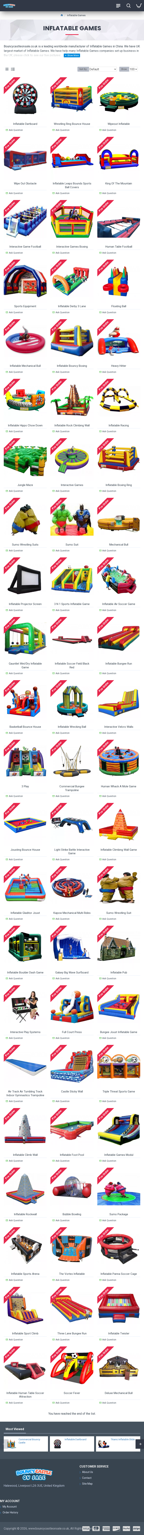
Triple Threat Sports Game (119, 1091)
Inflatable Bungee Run (118, 663)
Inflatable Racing (119, 425)
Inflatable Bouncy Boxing (72, 366)
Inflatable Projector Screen (25, 604)
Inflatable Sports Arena (25, 1274)
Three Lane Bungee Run (72, 1333)
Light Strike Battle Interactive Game (72, 851)
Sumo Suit (72, 544)
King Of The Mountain (118, 183)
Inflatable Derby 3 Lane (72, 306)
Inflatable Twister (118, 1333)
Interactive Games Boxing (72, 246)
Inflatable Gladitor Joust (25, 913)
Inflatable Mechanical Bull (25, 366)
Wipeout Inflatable (119, 124)
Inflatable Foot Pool (72, 1155)
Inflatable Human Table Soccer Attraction (25, 1395)
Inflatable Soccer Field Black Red (72, 665)
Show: (124, 69)
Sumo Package (119, 1214)
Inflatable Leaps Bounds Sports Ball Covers (72, 185)
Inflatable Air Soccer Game (118, 604)
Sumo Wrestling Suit (118, 913)
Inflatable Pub (118, 972)
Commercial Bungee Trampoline (71, 788)
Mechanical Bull (118, 544)
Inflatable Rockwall (25, 1214)
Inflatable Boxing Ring (119, 485)
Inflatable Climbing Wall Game (118, 849)
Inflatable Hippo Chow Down (25, 425)
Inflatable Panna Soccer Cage (118, 1274)
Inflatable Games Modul (118, 1155)
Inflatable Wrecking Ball (72, 726)
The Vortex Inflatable (72, 1274)
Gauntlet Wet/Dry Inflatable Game (25, 665)
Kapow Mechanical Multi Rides (72, 913)
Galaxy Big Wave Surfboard (71, 972)
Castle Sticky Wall (72, 1091)
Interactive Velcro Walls (118, 726)
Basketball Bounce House (25, 726)
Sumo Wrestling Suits (25, 544)
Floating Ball (118, 306)
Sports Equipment (25, 306)
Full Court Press (72, 1032)
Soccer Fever (72, 1393)
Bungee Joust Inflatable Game (118, 1032)
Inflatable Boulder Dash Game (25, 972)
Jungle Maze (25, 485)
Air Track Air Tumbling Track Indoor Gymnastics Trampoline (25, 1093)
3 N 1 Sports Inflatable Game (72, 604)
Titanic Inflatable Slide (123, 1439)
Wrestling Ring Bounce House (72, 124)
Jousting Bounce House (25, 849)
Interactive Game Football (25, 246)
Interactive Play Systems (25, 1032)
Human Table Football (118, 246)
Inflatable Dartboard (25, 124)
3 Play (25, 786)
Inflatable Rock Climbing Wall (72, 425)
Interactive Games (72, 485)
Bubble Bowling (72, 1214)
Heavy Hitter (118, 366)
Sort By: (83, 69)
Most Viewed (15, 1429)
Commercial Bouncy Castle (29, 1441)
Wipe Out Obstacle (25, 183)
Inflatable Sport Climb (25, 1333)
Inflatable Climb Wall (25, 1155)
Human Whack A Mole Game (118, 786)
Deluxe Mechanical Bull (119, 1393)
